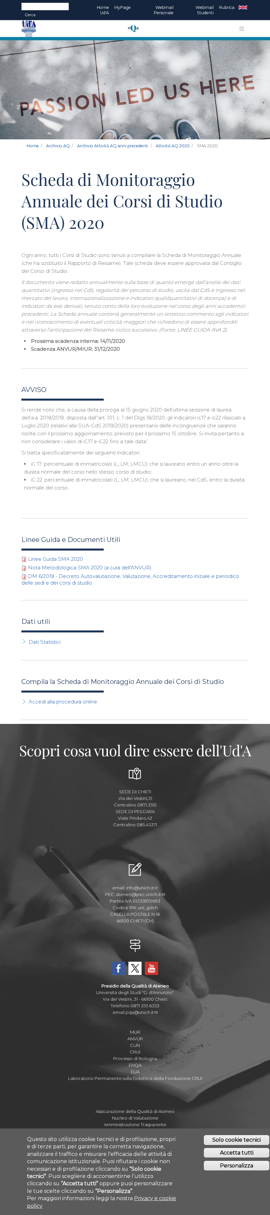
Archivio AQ (58, 145)
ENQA (135, 1065)
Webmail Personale (164, 10)
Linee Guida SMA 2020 (55, 559)
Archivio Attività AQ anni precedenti (112, 145)
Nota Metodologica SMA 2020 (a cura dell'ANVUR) (89, 567)
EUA (135, 1071)
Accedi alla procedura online (63, 701)
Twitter (135, 968)
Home (33, 145)
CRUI (135, 1051)
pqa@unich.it (139, 1012)
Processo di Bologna (135, 1058)
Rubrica (226, 7)
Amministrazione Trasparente (135, 1124)
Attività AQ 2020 (173, 145)
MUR (135, 1032)
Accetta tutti (237, 1153)
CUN (135, 1045)
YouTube (151, 968)
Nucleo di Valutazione (135, 1118)
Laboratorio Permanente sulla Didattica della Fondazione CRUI (135, 1078)
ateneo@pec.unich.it (138, 894)
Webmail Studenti (205, 10)
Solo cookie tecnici (236, 1140)
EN (243, 8)
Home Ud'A (103, 10)
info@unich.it (140, 887)
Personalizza (236, 1165)
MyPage (122, 7)
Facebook (118, 968)
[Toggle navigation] (242, 28)
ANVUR (135, 1038)
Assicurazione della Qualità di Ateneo (135, 1111)
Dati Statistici (45, 642)
